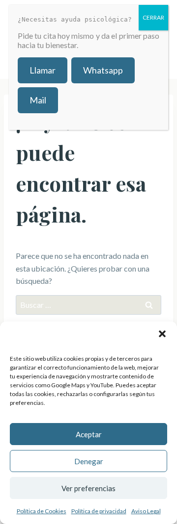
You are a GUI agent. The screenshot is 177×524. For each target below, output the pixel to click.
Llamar (43, 70)
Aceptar (89, 434)
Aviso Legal (146, 511)
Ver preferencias (88, 488)
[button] (162, 334)
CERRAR (153, 17)
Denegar (88, 461)
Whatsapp (103, 70)
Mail (38, 100)
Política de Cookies (41, 511)
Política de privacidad (98, 511)
